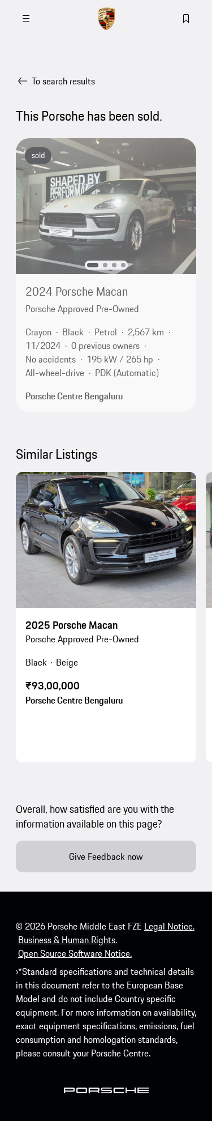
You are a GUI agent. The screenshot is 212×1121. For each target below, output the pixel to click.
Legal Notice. (169, 926)
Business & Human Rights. (67, 940)
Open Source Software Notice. (75, 953)
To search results (63, 81)
